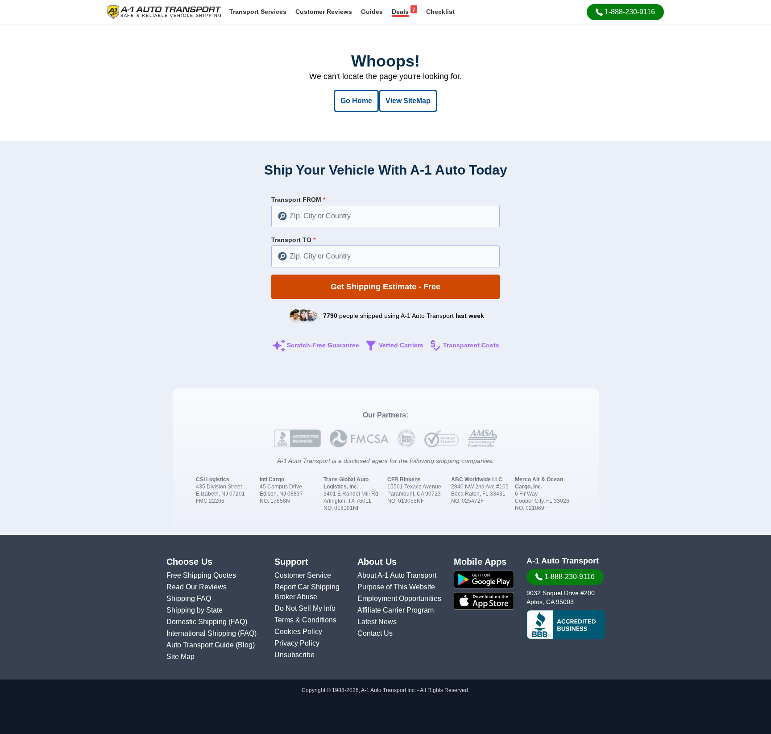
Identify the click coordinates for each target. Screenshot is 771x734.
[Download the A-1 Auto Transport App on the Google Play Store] (484, 579)
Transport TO (293, 239)
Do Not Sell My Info (305, 608)
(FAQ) (237, 622)
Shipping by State (194, 610)
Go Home (356, 100)
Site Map (180, 656)
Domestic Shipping (197, 622)
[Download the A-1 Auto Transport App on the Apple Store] (484, 601)
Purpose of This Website (396, 587)
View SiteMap (408, 100)
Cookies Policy (298, 631)
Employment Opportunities (399, 598)
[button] (625, 12)
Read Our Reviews (196, 587)
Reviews (323, 11)
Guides (372, 11)
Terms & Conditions (305, 620)
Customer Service (302, 575)
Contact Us (375, 633)
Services (257, 11)
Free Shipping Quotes (201, 575)
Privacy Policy (296, 643)
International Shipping (202, 633)
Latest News (377, 622)
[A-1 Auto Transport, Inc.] (164, 11)
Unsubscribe (294, 655)
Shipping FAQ (188, 598)
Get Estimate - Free (385, 286)
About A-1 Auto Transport (396, 575)
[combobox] (385, 216)
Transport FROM (298, 199)
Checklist (440, 11)
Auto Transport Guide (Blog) (210, 645)
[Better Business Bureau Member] (565, 624)
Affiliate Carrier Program (395, 610)
